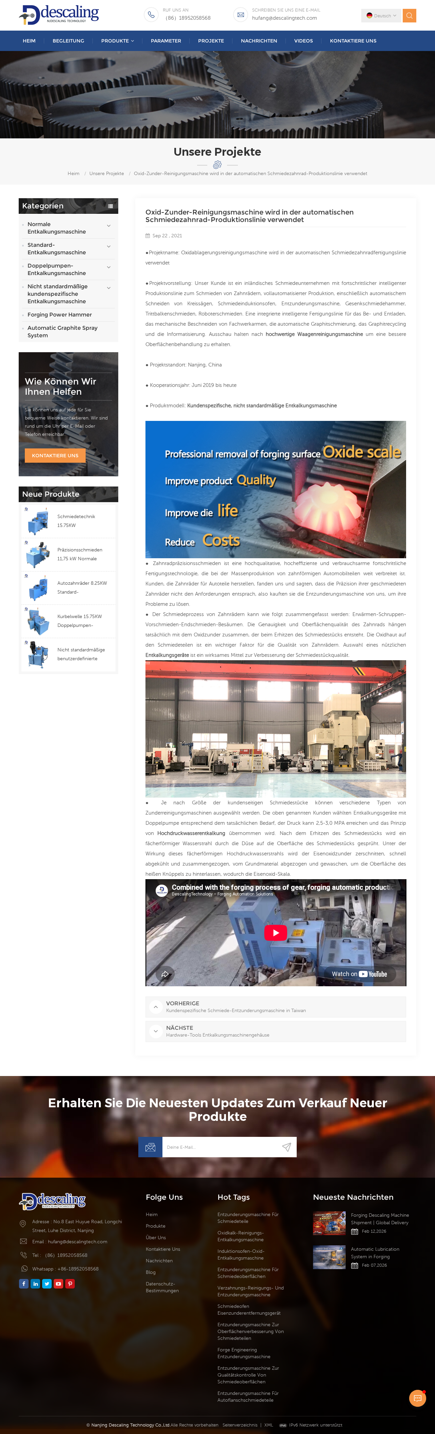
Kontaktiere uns (353, 41)
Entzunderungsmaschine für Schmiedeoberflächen (248, 1273)
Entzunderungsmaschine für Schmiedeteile (248, 1218)
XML (268, 1425)
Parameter (166, 41)
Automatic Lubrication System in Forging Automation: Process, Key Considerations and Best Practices (379, 1253)
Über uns (156, 1237)
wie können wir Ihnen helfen (60, 386)
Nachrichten (259, 41)
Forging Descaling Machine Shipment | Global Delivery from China (380, 1219)
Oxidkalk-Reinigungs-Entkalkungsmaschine (241, 1236)
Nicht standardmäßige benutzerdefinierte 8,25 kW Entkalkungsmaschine (81, 655)
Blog (151, 1272)
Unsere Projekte (106, 173)
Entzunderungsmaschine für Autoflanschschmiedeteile (248, 1396)
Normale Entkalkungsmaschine (57, 228)
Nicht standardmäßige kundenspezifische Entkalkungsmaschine (58, 294)
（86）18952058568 (187, 18)
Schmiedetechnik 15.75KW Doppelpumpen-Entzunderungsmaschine (83, 522)
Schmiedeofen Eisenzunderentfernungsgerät (249, 1309)
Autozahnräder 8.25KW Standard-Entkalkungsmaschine (82, 588)
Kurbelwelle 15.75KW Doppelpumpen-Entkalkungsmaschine (80, 622)
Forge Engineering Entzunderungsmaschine (244, 1353)
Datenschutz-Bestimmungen (162, 1287)
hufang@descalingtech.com (284, 18)
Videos (303, 41)
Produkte (115, 41)
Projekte (211, 41)
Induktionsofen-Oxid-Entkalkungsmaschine (241, 1254)
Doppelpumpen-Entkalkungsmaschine (57, 269)
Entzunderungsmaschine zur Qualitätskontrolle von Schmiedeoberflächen (248, 1374)
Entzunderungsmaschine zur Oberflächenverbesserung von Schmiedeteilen (251, 1331)
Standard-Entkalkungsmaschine (57, 249)
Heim (29, 41)
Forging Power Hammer (60, 314)
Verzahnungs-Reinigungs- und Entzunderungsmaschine (251, 1291)
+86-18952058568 (78, 1268)
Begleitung (68, 41)
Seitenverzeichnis (240, 1425)
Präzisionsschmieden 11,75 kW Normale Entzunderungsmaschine (83, 555)
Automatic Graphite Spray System (63, 332)
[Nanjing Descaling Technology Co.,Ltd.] (59, 15)
